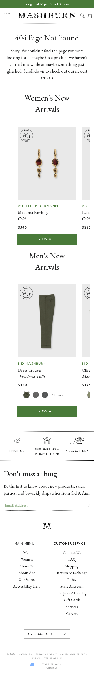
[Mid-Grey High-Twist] (36, 394)
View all (47, 239)
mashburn (25, 654)
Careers (72, 613)
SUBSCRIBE (86, 505)
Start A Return (71, 586)
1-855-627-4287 (77, 451)
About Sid (26, 566)
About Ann (26, 572)
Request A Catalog (72, 593)
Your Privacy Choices (51, 664)
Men (26, 552)
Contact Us (72, 552)
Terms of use (53, 658)
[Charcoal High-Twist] (45, 394)
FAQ (72, 559)
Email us (16, 451)
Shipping (72, 566)
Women (27, 559)
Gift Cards (72, 599)
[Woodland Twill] (26, 394)
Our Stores (27, 579)
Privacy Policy (46, 654)
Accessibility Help (26, 586)
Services (72, 606)
